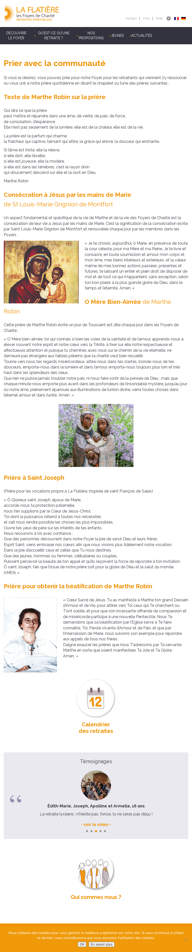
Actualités (141, 36)
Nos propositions (91, 35)
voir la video (96, 824)
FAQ (146, 18)
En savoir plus (101, 944)
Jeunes (117, 36)
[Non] (185, 939)
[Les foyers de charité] (50, 13)
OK (82, 944)
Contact (131, 18)
